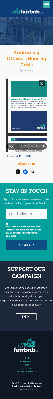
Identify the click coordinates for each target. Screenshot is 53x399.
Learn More (26, 361)
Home (26, 358)
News (26, 365)
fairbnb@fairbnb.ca (25, 386)
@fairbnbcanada (26, 389)
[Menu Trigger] (46, 4)
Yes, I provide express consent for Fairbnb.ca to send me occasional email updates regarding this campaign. (23, 231)
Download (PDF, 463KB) (19, 156)
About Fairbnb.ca (26, 372)
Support (26, 368)
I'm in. (26, 316)
